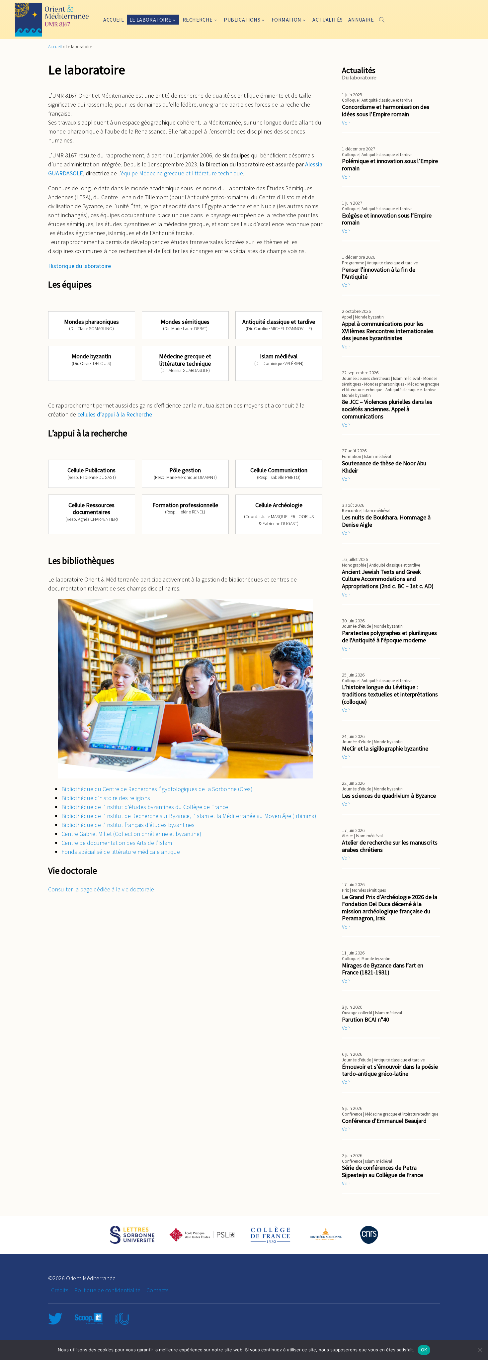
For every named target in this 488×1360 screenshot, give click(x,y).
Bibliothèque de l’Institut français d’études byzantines (128, 825)
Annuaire (361, 19)
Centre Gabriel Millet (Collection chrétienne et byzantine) (131, 834)
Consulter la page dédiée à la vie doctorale (101, 889)
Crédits (59, 1290)
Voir (346, 122)
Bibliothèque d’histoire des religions (105, 798)
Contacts (157, 1290)
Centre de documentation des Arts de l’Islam (116, 843)
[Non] (479, 1350)
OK (424, 1349)
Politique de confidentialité (107, 1290)
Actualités (327, 19)
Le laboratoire (150, 19)
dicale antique (162, 852)
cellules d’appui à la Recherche (114, 414)
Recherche (198, 19)
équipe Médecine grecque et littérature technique (182, 173)
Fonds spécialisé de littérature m (101, 852)
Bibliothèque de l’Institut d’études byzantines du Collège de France (144, 807)
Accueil (113, 19)
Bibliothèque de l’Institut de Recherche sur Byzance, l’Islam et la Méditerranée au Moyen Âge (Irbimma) (188, 816)
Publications (242, 19)
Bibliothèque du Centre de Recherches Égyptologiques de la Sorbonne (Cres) (157, 789)
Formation (286, 19)
